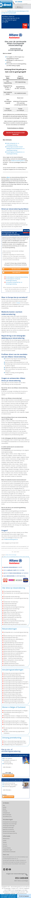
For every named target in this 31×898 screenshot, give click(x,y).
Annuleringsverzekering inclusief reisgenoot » (16, 683)
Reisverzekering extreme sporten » (13, 646)
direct (8, 177)
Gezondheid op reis (7, 816)
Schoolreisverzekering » (10, 605)
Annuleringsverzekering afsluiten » (13, 680)
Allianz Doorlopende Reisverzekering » (14, 621)
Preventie (5, 811)
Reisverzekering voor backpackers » (13, 644)
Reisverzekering (26, 556)
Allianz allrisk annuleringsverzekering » (14, 678)
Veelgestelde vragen (7, 849)
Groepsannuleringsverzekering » (13, 690)
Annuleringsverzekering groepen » (13, 685)
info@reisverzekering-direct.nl (18, 160)
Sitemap (4, 842)
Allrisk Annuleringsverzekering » (12, 675)
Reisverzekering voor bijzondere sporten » (15, 636)
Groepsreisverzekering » (10, 603)
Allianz (7, 554)
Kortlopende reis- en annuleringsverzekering (14, 755)
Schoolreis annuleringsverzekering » (14, 699)
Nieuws (4, 809)
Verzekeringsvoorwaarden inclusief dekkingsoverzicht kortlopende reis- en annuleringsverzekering (15, 148)
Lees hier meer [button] (12, 896)
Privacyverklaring (6, 848)
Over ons (5, 844)
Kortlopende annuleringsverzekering (12, 780)
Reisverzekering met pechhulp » (12, 655)
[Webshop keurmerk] (12, 583)
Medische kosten (19, 556)
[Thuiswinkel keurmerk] (19, 583)
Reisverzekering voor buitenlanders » (14, 653)
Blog (6, 11)
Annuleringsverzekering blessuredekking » (15, 697)
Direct (8, 556)
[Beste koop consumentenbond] (5, 583)
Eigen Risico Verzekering (8, 829)
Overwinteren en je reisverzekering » (14, 648)
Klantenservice (6, 838)
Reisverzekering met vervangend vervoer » (15, 651)
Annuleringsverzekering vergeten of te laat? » (16, 682)
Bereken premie (16, 269)
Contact (4, 840)
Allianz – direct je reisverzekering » (13, 658)
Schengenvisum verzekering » (12, 608)
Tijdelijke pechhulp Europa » (11, 622)
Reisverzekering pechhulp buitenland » (14, 665)
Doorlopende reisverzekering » (12, 591)
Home (2, 11)
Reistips (4, 807)
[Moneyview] (25, 583)
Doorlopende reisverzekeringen (10, 822)
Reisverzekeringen (12, 554)
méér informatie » (7, 767)
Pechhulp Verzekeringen (8, 827)
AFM (27, 892)
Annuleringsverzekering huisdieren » (14, 689)
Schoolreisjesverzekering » (11, 637)
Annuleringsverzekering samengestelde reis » (16, 687)
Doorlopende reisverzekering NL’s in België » (16, 710)
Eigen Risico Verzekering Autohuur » (13, 612)
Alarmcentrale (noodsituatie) (9, 851)
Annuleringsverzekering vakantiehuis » (14, 702)
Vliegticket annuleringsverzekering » (14, 701)
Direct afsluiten (9, 775)
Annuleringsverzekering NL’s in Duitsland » (15, 723)
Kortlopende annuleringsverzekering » (14, 607)
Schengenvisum (6, 812)
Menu (19, 7)
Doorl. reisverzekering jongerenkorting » (15, 741)
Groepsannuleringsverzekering (10, 833)
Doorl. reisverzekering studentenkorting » (15, 743)
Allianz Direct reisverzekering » (12, 614)
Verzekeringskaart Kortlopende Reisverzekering (17, 277)
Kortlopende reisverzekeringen (10, 823)
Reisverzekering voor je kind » (12, 649)
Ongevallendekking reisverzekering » (14, 642)
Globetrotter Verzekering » (11, 602)
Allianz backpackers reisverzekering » (14, 660)
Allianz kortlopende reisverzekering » (14, 656)
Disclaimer (5, 846)
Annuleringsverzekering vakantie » (13, 696)
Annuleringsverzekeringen (9, 825)
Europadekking (12, 556)
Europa (18, 302)
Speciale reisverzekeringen (9, 831)
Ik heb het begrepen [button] (24, 896)
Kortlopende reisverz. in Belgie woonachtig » (16, 716)
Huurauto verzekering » (10, 619)
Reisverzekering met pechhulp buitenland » (15, 624)
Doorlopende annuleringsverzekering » (14, 676)
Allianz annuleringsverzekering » (12, 615)
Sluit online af (16, 272)
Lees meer (16, 552)
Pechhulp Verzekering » (10, 610)
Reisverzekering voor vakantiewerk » (14, 639)
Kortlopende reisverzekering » (12, 596)
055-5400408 (18, 2)
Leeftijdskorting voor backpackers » (13, 744)
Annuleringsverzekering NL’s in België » (14, 721)
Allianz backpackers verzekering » (13, 617)
